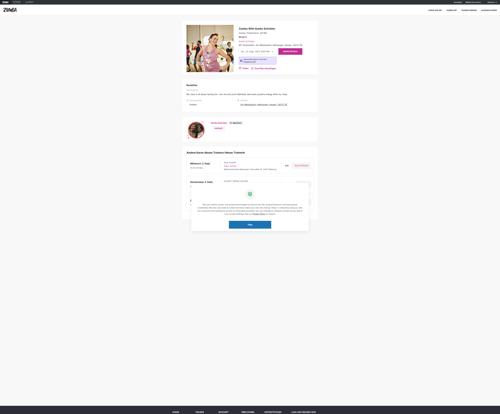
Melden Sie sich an (473, 2)
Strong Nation (17, 2)
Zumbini (29, 2)
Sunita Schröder (247, 41)
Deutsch (491, 2)
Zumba (5, 2)
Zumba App (452, 10)
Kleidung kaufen (489, 10)
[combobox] (257, 51)
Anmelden (458, 2)
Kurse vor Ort (435, 10)
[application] (250, 207)
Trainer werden (469, 10)
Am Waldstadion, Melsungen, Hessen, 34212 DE (263, 104)
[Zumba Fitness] (10, 10)
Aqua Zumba (230, 166)
